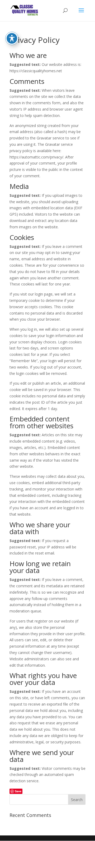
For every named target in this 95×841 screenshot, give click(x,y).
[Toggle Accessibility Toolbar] (12, 38)
